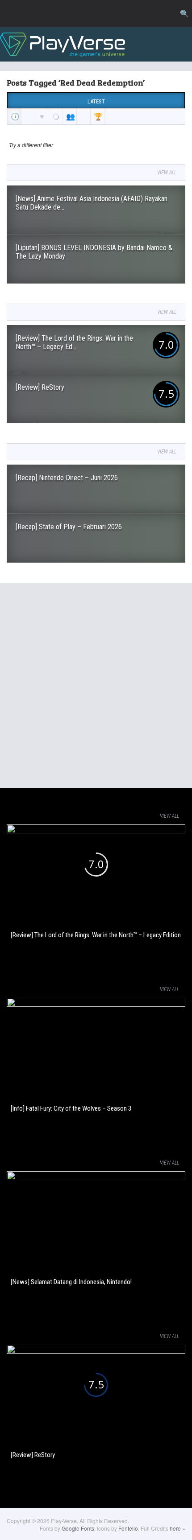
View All (166, 172)
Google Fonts (78, 1528)
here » (177, 1528)
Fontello (128, 1528)
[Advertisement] (96, 683)
